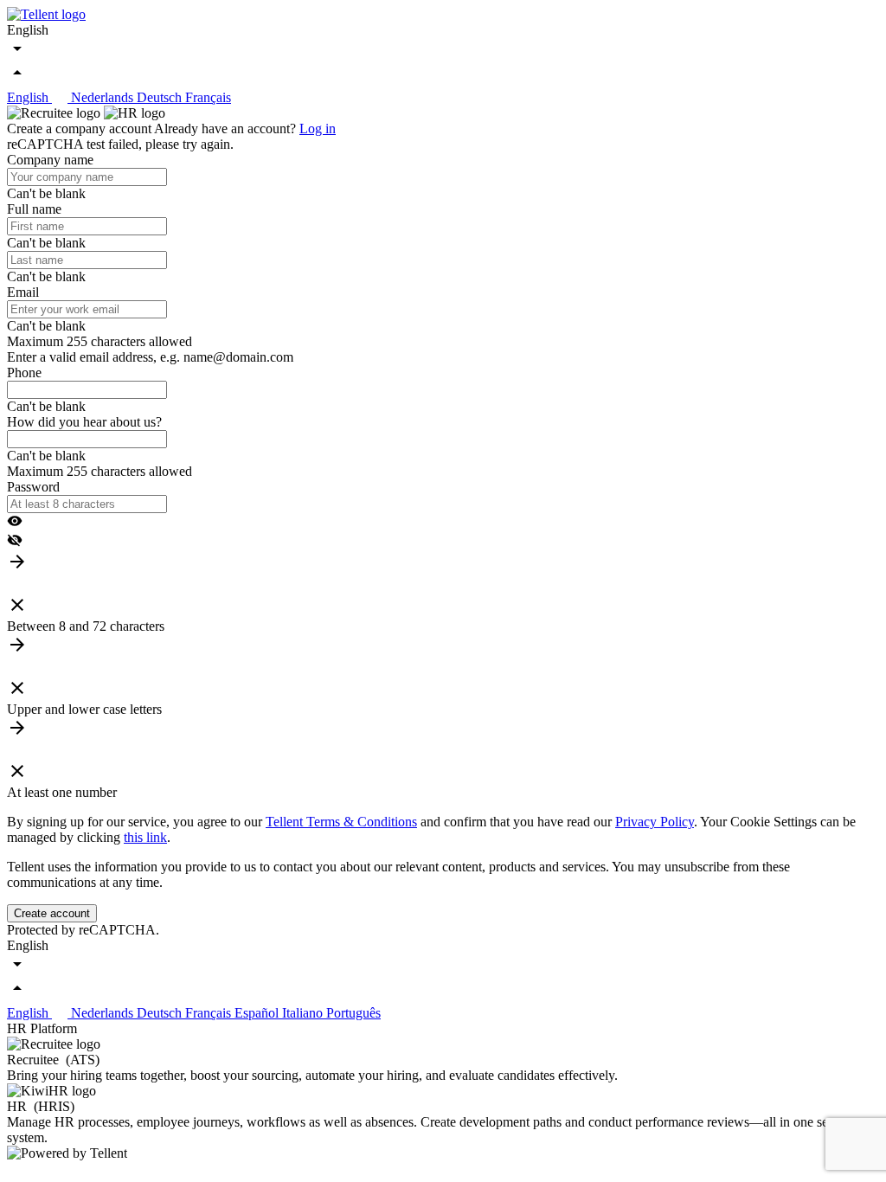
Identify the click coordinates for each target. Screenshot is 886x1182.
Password (33, 486)
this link (145, 837)
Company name (50, 159)
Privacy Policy (654, 821)
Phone (24, 372)
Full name (34, 209)
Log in (317, 128)
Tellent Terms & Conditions (341, 821)
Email (23, 292)
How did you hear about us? (84, 421)
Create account (52, 913)
